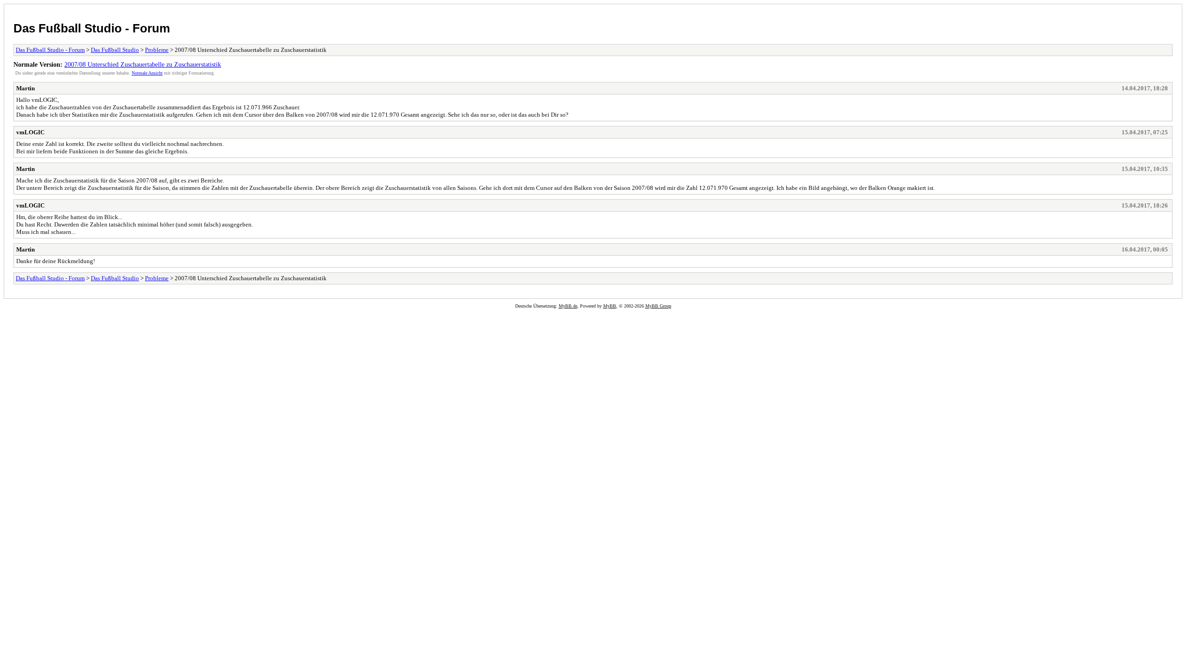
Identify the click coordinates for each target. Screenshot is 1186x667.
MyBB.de (568, 305)
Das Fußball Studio (115, 49)
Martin (25, 88)
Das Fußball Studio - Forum (91, 28)
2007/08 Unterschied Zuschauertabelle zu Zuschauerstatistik (142, 64)
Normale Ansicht (147, 73)
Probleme (157, 49)
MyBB (609, 305)
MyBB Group (658, 305)
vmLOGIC (30, 132)
